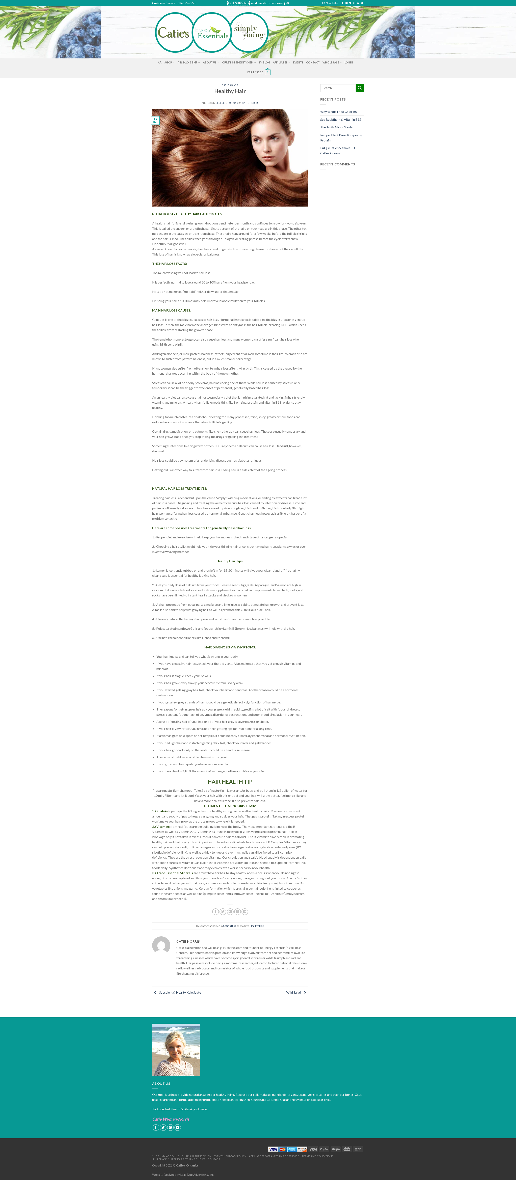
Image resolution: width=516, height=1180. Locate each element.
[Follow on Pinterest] (358, 3)
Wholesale (330, 62)
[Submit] (360, 88)
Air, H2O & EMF (188, 62)
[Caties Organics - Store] (216, 32)
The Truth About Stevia (336, 127)
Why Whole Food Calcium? (338, 111)
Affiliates (280, 62)
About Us (210, 62)
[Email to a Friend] (230, 911)
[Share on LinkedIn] (244, 911)
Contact (313, 62)
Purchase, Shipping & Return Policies (179, 1159)
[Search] (159, 62)
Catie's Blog (230, 85)
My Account (170, 1156)
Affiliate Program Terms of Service (274, 1156)
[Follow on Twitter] (350, 3)
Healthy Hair (257, 926)
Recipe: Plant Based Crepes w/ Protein (341, 137)
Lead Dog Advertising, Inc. (197, 1174)
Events (298, 62)
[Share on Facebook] (215, 911)
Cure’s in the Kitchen (237, 62)
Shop (168, 62)
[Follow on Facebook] (342, 3)
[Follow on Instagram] (346, 3)
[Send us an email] (354, 3)
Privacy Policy (236, 1156)
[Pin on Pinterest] (237, 911)
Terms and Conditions (317, 1156)
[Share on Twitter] (223, 911)
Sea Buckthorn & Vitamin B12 (340, 119)
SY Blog (264, 62)
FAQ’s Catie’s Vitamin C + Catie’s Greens (338, 150)
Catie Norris (250, 103)
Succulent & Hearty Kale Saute (180, 992)
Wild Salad (294, 992)
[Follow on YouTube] (362, 3)
